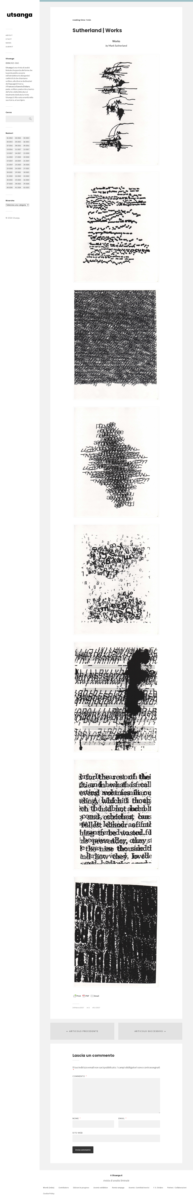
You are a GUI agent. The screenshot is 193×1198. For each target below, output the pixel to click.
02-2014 (18, 138)
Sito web (77, 1133)
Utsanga (16, 218)
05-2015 (18, 142)
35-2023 (18, 180)
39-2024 (26, 184)
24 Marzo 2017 (78, 1008)
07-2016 (9, 145)
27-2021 (26, 168)
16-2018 (9, 157)
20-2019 (18, 161)
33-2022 (26, 176)
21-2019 (26, 161)
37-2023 (9, 184)
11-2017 (18, 149)
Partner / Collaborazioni (176, 1188)
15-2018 (26, 153)
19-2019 (9, 161)
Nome (76, 1118)
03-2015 (26, 138)
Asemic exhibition (100, 1188)
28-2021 (9, 172)
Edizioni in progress (81, 1188)
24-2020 (26, 165)
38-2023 (18, 184)
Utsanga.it (116, 1175)
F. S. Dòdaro (158, 1188)
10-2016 (9, 149)
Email (122, 1118)
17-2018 (18, 157)
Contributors (63, 1188)
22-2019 (9, 165)
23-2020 (18, 165)
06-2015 (26, 142)
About (9, 35)
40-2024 (9, 187)
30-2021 (26, 172)
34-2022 (9, 180)
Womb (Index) (48, 1188)
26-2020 (18, 168)
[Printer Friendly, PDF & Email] (86, 996)
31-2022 (9, 176)
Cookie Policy (48, 1194)
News (8, 43)
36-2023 (26, 180)
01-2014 (9, 138)
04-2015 (9, 142)
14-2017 (18, 153)
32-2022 (18, 176)
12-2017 (26, 149)
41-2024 (18, 187)
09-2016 (26, 145)
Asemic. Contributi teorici (139, 1188)
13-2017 (9, 153)
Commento (79, 1076)
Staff (9, 39)
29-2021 (18, 172)
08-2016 (18, 145)
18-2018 (26, 157)
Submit (9, 47)
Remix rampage (118, 1188)
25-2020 (9, 168)
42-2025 (26, 187)
